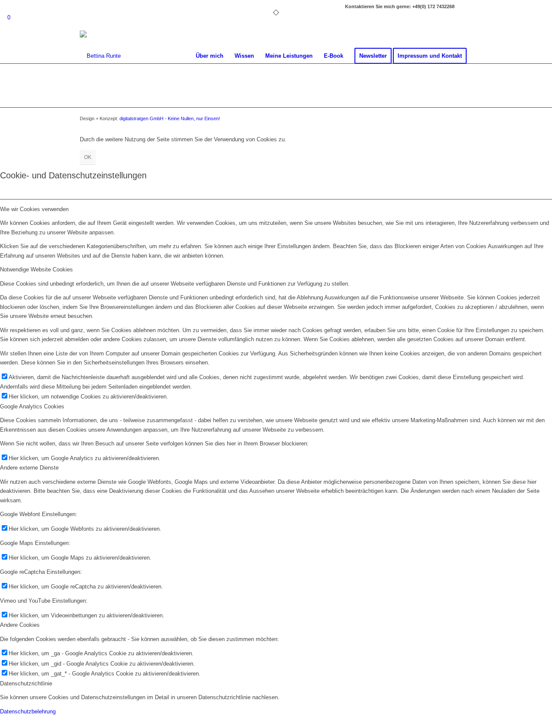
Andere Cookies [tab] (20, 625)
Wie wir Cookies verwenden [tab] (34, 209)
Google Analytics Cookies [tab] (32, 406)
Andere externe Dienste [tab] (29, 467)
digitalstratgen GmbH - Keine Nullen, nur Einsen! (169, 118)
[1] (100, 56)
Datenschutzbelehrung (28, 711)
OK (87, 157)
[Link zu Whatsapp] (465, 6)
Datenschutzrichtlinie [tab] (26, 683)
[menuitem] (209, 56)
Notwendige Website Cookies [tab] (36, 269)
